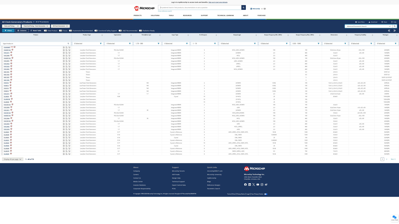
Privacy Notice (241, 194)
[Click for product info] (63, 47)
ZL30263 (6, 143)
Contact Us (137, 178)
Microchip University (214, 174)
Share (385, 22)
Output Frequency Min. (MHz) (273, 35)
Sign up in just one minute (218, 2)
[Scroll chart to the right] (394, 30)
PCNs (174, 189)
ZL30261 (6, 132)
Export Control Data (179, 185)
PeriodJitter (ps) (146, 35)
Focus (65, 31)
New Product (52, 31)
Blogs (209, 182)
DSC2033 (6, 124)
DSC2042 (6, 126)
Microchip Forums (178, 171)
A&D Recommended (130, 31)
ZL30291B (7, 99)
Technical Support (178, 182)
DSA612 (6, 85)
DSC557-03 (7, 105)
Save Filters (361, 22)
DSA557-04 (7, 50)
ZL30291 (6, 96)
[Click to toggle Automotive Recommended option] (70, 31)
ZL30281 (6, 137)
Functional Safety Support (108, 31)
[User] (256, 8)
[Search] (243, 7)
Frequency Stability (360, 35)
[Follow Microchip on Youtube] (257, 185)
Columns (23, 31)
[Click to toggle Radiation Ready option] (140, 31)
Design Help (176, 178)
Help (394, 22)
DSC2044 (6, 118)
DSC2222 (6, 66)
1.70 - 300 (139, 43)
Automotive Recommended (83, 31)
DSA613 (6, 91)
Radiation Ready (149, 31)
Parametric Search (213, 189)
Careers (136, 174)
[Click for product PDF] (66, 47)
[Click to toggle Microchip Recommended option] (60, 31)
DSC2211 (6, 53)
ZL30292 (6, 102)
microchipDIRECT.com (214, 171)
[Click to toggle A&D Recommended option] (120, 31)
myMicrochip (211, 178)
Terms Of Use (231, 194)
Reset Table (37, 31)
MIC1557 (6, 77)
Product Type (87, 35)
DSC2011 (6, 110)
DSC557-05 (7, 121)
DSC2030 (6, 107)
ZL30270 (6, 151)
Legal (248, 194)
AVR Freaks (176, 174)
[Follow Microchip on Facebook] (245, 185)
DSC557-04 (7, 113)
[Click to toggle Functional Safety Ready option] (96, 31)
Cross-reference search (165, 11)
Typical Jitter (117, 35)
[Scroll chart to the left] (389, 30)
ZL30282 (6, 146)
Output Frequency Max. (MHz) (305, 35)
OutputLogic (237, 35)
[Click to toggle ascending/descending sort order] (102, 35)
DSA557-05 (7, 58)
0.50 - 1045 (297, 43)
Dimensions (334, 35)
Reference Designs (213, 185)
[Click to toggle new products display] (45, 31)
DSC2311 (6, 94)
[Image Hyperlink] (144, 11)
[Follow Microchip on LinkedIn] (249, 185)
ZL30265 (6, 154)
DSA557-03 (7, 115)
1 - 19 (195, 43)
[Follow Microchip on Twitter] (253, 185)
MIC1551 (6, 72)
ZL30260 (6, 148)
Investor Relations (139, 185)
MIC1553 (6, 74)
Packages (385, 35)
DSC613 (6, 88)
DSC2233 (6, 129)
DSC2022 (6, 64)
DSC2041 (6, 69)
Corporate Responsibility (141, 189)
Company (136, 171)
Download (374, 22)
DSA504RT (7, 47)
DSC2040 (6, 55)
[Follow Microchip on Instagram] (262, 185)
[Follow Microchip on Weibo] (266, 185)
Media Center (138, 182)
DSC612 (6, 83)
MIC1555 (6, 80)
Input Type (175, 35)
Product (35, 35)
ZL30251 (6, 140)
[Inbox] (264, 9)
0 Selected (78, 43)
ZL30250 (6, 135)
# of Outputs (203, 35)
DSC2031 (6, 61)
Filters (9, 31)
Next (392, 159)
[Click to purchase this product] (69, 47)
